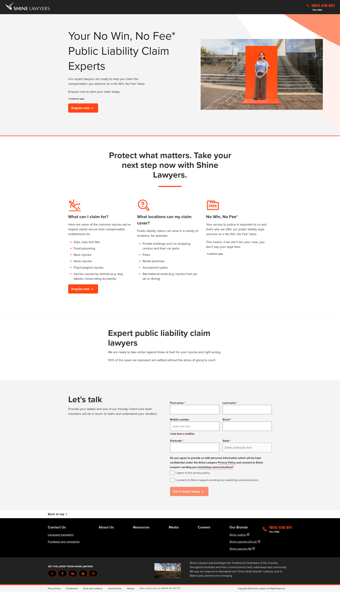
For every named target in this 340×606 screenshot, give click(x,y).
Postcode (176, 441)
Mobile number (179, 419)
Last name (229, 403)
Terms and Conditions (93, 588)
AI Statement (72, 588)
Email (226, 419)
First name (177, 403)
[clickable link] (27, 7)
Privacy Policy (227, 462)
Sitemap (130, 588)
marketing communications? (215, 467)
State (226, 441)
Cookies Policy (115, 588)
